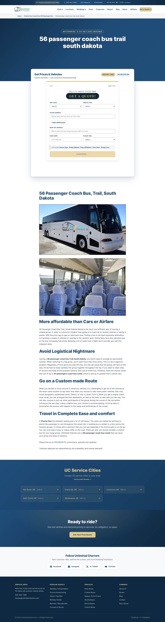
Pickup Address (55, 112)
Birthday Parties (56, 600)
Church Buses (90, 607)
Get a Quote (123, 604)
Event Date (53, 136)
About (124, 9)
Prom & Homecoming (58, 592)
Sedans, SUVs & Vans (93, 596)
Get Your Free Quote (82, 535)
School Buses (90, 604)
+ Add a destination (58, 122)
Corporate (100, 9)
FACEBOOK (59, 442)
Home (19, 16)
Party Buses (89, 589)
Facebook (135, 617)
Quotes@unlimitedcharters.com (27, 598)
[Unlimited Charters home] (21, 9)
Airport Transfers (56, 596)
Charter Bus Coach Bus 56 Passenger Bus (38, 16)
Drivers (121, 592)
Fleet (60, 9)
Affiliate (133, 9)
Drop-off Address (56, 127)
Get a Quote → (146, 9)
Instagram (146, 617)
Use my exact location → (82, 479)
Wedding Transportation (59, 589)
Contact (122, 600)
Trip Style (53, 102)
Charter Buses (90, 592)
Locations (70, 9)
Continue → (82, 154)
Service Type (87, 102)
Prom (91, 9)
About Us (122, 589)
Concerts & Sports (57, 607)
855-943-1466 (71, 2)
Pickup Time (87, 136)
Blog (117, 9)
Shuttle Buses (90, 600)
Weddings (81, 9)
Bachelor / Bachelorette (58, 604)
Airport (110, 9)
